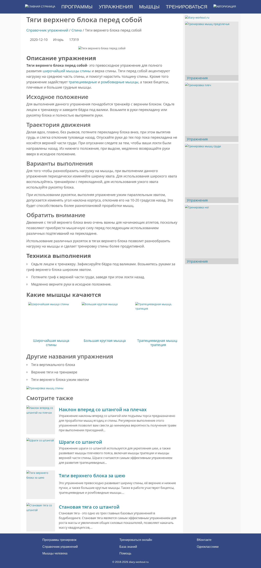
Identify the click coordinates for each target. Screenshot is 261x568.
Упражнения (197, 78)
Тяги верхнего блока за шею (92, 475)
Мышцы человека (54, 553)
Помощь (125, 553)
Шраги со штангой (80, 442)
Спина (76, 30)
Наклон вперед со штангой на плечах (103, 409)
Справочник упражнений (47, 30)
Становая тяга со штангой (89, 507)
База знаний (128, 546)
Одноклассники (207, 546)
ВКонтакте (204, 539)
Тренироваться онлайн (135, 539)
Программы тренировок (59, 539)
